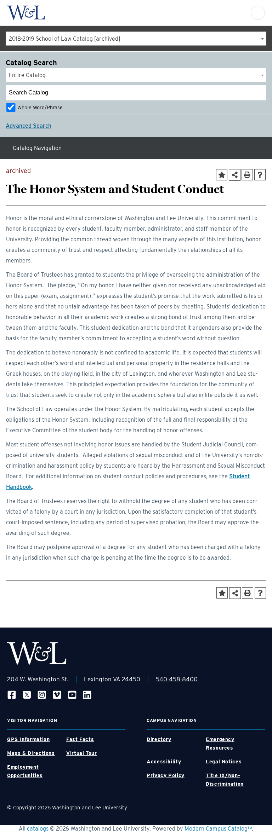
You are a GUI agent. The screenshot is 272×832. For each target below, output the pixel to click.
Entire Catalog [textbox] (27, 75)
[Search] (258, 92)
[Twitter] (27, 694)
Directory (159, 739)
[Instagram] (41, 694)
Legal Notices (224, 761)
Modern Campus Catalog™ (218, 828)
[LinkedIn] (87, 694)
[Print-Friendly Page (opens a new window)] (247, 174)
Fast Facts (80, 739)
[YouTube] (72, 694)
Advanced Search (28, 125)
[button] (258, 13)
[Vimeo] (57, 694)
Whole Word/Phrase (40, 107)
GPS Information (28, 739)
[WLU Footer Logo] (37, 653)
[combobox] (136, 38)
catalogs (38, 828)
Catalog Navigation (37, 148)
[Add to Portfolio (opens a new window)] (221, 174)
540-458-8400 (177, 679)
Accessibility (164, 761)
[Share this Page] (234, 175)
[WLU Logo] (26, 12)
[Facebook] (11, 694)
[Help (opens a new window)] (260, 174)
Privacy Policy (166, 775)
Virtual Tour (81, 753)
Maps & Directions (31, 753)
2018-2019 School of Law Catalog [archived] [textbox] (64, 38)
